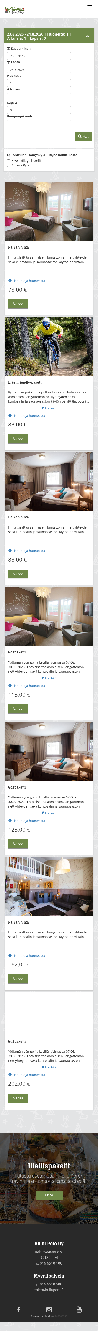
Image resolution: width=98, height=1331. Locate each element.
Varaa (18, 303)
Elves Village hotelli (26, 160)
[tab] (49, 35)
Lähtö (15, 62)
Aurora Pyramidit (25, 165)
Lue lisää (50, 408)
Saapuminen (21, 48)
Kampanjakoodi (19, 116)
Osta (49, 1195)
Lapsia (12, 102)
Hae (85, 136)
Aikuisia (13, 89)
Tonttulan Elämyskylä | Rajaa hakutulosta (43, 155)
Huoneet (14, 75)
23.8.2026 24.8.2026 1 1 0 (39, 36)
